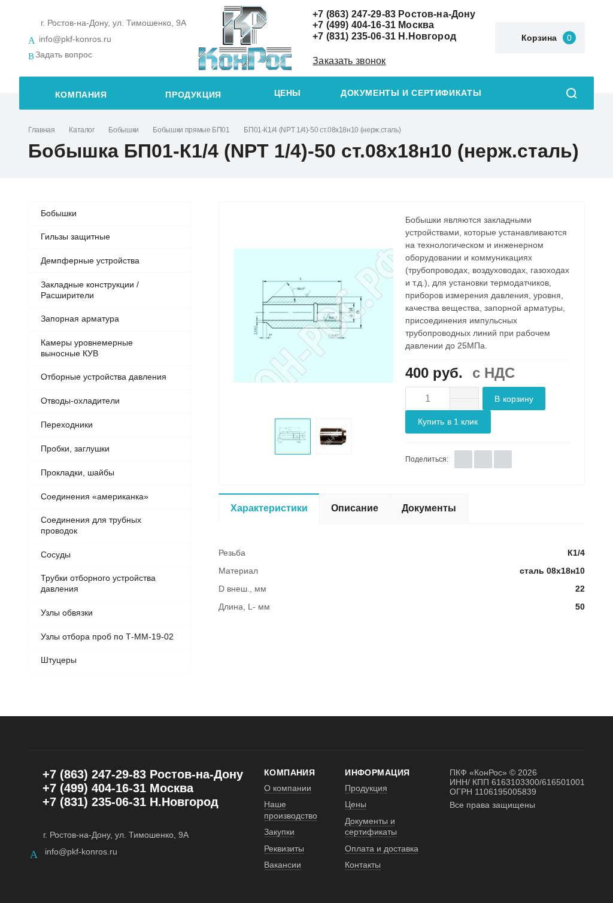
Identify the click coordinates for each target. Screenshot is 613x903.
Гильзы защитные (75, 236)
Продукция (193, 94)
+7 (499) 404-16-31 (354, 25)
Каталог (81, 130)
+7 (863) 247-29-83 (354, 14)
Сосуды (56, 554)
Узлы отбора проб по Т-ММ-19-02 (107, 636)
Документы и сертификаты (411, 93)
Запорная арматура (80, 318)
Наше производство (290, 809)
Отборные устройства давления (103, 376)
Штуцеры (59, 660)
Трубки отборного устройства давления (98, 583)
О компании (287, 788)
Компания (81, 94)
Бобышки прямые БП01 (191, 130)
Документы (429, 508)
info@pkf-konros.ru (75, 39)
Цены (287, 93)
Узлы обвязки (67, 612)
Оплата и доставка (381, 848)
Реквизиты (284, 848)
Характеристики (269, 508)
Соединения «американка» (94, 496)
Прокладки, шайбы (77, 472)
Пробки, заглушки (75, 448)
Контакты (363, 864)
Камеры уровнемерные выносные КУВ (87, 348)
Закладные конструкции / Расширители (90, 290)
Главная (41, 130)
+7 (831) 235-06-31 (354, 36)
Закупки (279, 832)
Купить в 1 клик (448, 421)
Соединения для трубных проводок (91, 525)
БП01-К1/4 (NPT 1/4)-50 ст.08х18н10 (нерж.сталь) (322, 130)
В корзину (513, 399)
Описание (354, 508)
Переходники (67, 424)
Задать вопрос (63, 54)
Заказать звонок (349, 61)
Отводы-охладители (80, 400)
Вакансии (282, 864)
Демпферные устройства (90, 260)
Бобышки (123, 130)
